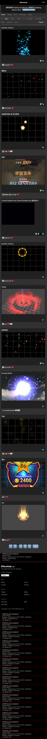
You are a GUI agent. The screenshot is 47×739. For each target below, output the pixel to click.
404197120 (8, 281)
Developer (4, 604)
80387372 (7, 238)
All (2, 19)
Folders (9, 14)
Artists (30, 14)
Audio (3, 22)
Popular (41, 22)
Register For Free (28, 10)
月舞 (6, 151)
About (3, 582)
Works (3, 15)
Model (12, 19)
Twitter (3, 592)
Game (16, 22)
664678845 (8, 108)
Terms (26, 582)
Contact (3, 585)
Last (35, 546)
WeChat (26, 594)
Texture (19, 19)
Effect (7, 19)
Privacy (26, 585)
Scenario (9, 22)
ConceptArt (38, 19)
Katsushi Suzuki (9, 410)
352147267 (8, 367)
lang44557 (7, 65)
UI (23, 19)
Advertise (4, 602)
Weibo (26, 592)
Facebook (4, 594)
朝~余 (6, 540)
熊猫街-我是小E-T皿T (10, 195)
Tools (15, 14)
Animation (30, 19)
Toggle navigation (2, 2)
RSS (25, 602)
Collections (22, 14)
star (6, 324)
